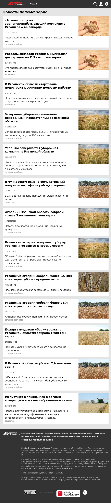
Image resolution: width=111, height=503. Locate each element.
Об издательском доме (81, 433)
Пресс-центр (99, 433)
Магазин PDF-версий (30, 436)
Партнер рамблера (46, 492)
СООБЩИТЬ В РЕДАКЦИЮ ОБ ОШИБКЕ (37, 440)
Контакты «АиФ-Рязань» (32, 433)
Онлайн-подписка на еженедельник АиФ (61, 436)
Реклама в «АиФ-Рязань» (56, 433)
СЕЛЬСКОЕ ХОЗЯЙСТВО (14, 44)
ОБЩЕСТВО (9, 202)
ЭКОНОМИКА (10, 74)
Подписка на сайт (90, 436)
